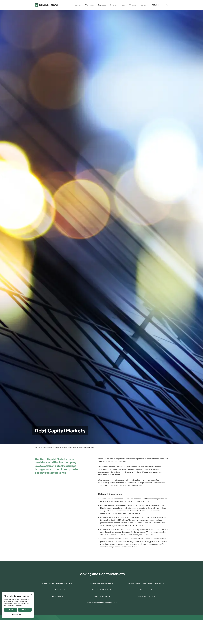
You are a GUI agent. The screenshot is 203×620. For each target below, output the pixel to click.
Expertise (102, 5)
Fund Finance (56, 596)
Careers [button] (132, 5)
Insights (113, 5)
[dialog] (18, 605)
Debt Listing (145, 590)
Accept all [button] (11, 610)
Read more (19, 605)
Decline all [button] (25, 610)
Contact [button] (144, 5)
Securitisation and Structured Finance (100, 603)
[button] (18, 614)
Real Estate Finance (145, 596)
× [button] (31, 594)
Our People (89, 5)
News (123, 5)
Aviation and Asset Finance (100, 583)
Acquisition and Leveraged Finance (56, 583)
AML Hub (156, 5)
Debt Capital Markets (100, 590)
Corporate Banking (56, 590)
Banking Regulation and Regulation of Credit (145, 583)
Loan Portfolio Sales (100, 596)
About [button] (77, 5)
